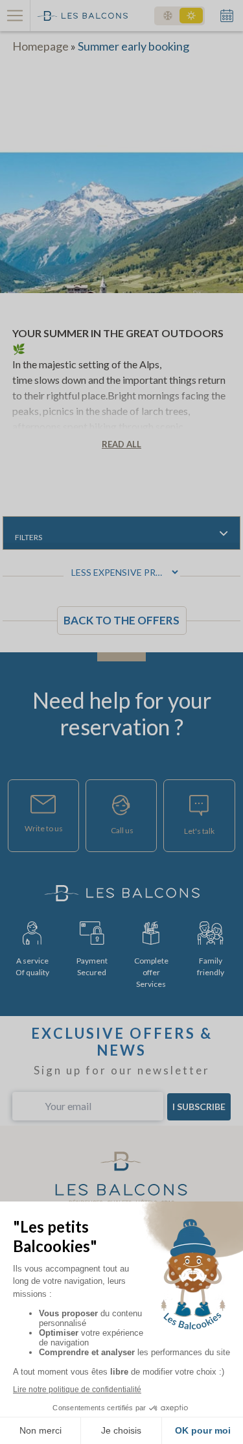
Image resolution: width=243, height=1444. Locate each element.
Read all (121, 444)
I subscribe (199, 1106)
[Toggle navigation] (15, 15)
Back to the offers (121, 620)
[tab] (121, 533)
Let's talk (199, 831)
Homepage (40, 46)
